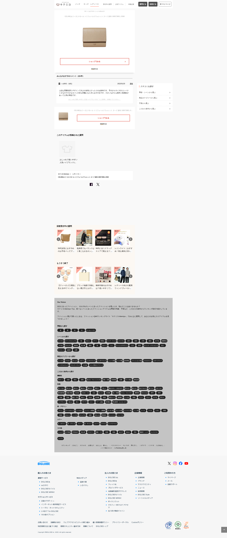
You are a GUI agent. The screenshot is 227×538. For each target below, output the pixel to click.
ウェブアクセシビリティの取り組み (76, 522)
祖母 (106, 432)
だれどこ (75, 445)
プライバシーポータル (120, 522)
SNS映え (108, 402)
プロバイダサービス (115, 487)
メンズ (77, 4)
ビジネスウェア (90, 360)
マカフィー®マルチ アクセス (118, 506)
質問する (143, 4)
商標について (88, 526)
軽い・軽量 (115, 393)
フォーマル (120, 415)
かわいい (67, 415)
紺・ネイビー (88, 423)
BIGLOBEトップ (102, 526)
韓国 (104, 397)
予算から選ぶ (144, 103)
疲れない (90, 388)
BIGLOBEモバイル (48, 488)
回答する (153, 4)
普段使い (104, 415)
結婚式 (69, 350)
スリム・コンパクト (126, 393)
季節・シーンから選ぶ (147, 92)
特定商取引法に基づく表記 (48, 526)
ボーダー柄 (110, 410)
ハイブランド (62, 402)
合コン (88, 341)
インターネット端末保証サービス (53, 504)
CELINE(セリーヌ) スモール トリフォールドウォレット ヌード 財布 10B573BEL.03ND (83, 177)
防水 (75, 379)
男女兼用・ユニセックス (120, 402)
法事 (76, 350)
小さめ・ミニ (85, 393)
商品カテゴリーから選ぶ (148, 98)
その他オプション (48, 514)
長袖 (67, 397)
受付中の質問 (107, 4)
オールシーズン (90, 330)
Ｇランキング (65, 445)
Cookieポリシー (137, 522)
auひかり (44, 485)
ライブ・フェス (111, 341)
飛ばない (83, 388)
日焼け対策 (69, 393)
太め (94, 393)
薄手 (159, 393)
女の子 (121, 432)
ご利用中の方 (169, 472)
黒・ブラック (71, 423)
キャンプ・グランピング (151, 345)
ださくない (159, 388)
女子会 (157, 341)
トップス (60, 360)
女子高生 (67, 432)
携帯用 (137, 393)
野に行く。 (134, 445)
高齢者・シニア (144, 432)
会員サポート (172, 484)
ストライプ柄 (128, 410)
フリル (150, 410)
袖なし (83, 397)
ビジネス (60, 341)
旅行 (128, 341)
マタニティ (68, 345)
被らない (134, 388)
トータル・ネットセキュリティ (52, 507)
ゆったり (101, 393)
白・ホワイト (62, 423)
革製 (164, 410)
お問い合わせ (43, 522)
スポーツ (104, 345)
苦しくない (61, 388)
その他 (85, 365)
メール (170, 481)
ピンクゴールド (112, 423)
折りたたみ (144, 393)
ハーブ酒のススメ (106, 448)
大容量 (108, 393)
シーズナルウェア (63, 365)
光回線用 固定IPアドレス (117, 491)
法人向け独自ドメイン (116, 511)
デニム (61, 410)
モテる (155, 397)
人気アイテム (119, 4)
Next (130, 239)
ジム (111, 345)
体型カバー (112, 397)
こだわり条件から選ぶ (147, 109)
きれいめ (97, 415)
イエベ (141, 397)
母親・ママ (99, 432)
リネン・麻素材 (100, 410)
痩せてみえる (143, 388)
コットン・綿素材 (89, 410)
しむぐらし (84, 485)
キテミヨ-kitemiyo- (64, 174)
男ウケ (162, 397)
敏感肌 (120, 397)
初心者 (83, 432)
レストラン (121, 341)
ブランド (141, 481)
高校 (136, 341)
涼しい (104, 388)
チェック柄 (119, 410)
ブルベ (148, 397)
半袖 (60, 397)
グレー (80, 423)
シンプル (74, 415)
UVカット (61, 379)
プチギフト (90, 432)
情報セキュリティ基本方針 (70, 526)
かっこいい (112, 415)
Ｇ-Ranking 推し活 (120, 448)
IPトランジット (113, 501)
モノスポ (126, 445)
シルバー (96, 423)
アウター (67, 360)
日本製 (97, 397)
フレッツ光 (112, 484)
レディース (94, 4)
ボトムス (74, 360)
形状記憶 (136, 379)
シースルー (79, 410)
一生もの (70, 402)
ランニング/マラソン (122, 345)
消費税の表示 (56, 522)
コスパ (91, 402)
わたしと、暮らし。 (102, 445)
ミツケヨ (151, 445)
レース (143, 410)
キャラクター (154, 432)
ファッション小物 (136, 360)
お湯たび (91, 445)
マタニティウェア (75, 365)
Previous (58, 239)
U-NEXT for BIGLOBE (49, 511)
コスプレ (60, 438)
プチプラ (84, 402)
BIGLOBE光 (45, 482)
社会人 (128, 432)
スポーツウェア (157, 360)
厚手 (152, 393)
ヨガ (132, 345)
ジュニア (60, 432)
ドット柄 (136, 410)
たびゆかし (159, 445)
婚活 (150, 341)
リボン (157, 410)
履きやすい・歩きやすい (116, 388)
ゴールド (103, 423)
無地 (60, 415)
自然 (90, 415)
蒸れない (76, 388)
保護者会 (164, 341)
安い (77, 402)
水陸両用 (113, 379)
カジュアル (82, 415)
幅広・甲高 (75, 397)
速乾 (82, 379)
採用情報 (141, 491)
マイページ (166, 4)
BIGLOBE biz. (113, 477)
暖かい (97, 388)
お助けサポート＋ (48, 501)
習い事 (83, 345)
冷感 (68, 379)
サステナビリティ (144, 484)
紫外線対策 (61, 393)
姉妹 (114, 432)
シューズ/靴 (111, 360)
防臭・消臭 (106, 379)
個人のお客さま (44, 472)
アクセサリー (147, 360)
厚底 (134, 397)
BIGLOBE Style (144, 494)
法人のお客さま (111, 472)
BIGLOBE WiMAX (48, 492)
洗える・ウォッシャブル (94, 379)
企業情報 (138, 472)
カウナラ (143, 445)
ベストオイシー (116, 445)
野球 (139, 345)
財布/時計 (127, 360)
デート (95, 341)
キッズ (86, 4)
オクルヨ (83, 445)
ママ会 (61, 345)
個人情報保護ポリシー (101, 522)
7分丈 (90, 397)
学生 (135, 432)
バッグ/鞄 (119, 360)
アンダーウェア (101, 360)
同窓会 (102, 341)
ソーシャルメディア (145, 498)
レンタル (126, 397)
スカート (82, 360)
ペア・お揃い (100, 402)
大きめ (77, 393)
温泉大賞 (83, 482)
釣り (162, 345)
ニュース (141, 487)
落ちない (127, 388)
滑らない (69, 388)
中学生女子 (75, 432)
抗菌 (121, 379)
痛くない (151, 388)
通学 (90, 345)
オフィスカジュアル (71, 341)
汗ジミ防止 (128, 379)
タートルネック (69, 410)
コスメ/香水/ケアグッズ (96, 365)
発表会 (76, 345)
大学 (143, 341)
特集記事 (131, 4)
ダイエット (61, 350)
